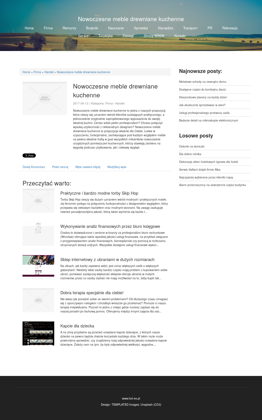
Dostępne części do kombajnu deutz (202, 89)
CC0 (157, 404)
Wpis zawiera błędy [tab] (88, 167)
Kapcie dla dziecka (77, 326)
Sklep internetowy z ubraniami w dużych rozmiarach (107, 259)
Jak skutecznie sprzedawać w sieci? (202, 105)
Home (26, 72)
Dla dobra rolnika (190, 154)
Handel (49, 72)
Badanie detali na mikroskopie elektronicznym (208, 120)
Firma (37, 72)
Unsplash (147, 404)
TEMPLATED (120, 404)
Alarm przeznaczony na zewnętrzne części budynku (212, 185)
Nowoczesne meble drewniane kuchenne (83, 72)
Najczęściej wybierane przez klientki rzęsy (206, 177)
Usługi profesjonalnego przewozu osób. (204, 113)
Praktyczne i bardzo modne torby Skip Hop (99, 193)
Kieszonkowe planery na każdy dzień (203, 97)
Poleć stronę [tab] (60, 167)
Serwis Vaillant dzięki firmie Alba (199, 169)
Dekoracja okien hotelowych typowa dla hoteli (208, 162)
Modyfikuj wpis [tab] (116, 167)
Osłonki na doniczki (191, 146)
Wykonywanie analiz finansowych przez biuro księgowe (110, 226)
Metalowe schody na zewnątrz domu (202, 81)
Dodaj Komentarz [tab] (34, 167)
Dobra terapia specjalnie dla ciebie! (92, 292)
